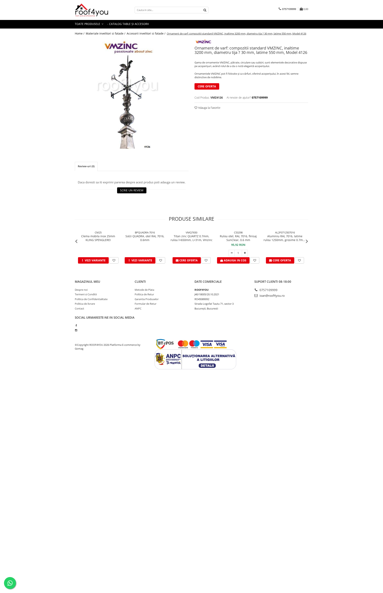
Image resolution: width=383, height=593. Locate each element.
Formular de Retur (145, 303)
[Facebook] (76, 325)
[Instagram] (76, 330)
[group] (132, 94)
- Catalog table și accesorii (128, 24)
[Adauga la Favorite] (113, 260)
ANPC (138, 308)
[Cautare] (204, 10)
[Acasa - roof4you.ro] (95, 10)
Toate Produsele (88, 24)
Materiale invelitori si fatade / (106, 33)
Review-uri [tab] (86, 166)
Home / (80, 33)
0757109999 (268, 290)
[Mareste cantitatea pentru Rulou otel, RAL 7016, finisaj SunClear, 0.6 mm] (245, 253)
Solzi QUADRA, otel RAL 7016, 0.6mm (144, 238)
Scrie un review (131, 190)
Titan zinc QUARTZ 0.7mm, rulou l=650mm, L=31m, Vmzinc (191, 238)
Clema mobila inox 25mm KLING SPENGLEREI (98, 238)
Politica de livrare (85, 303)
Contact (79, 308)
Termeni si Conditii (86, 294)
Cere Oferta (207, 86)
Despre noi (81, 290)
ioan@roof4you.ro (272, 295)
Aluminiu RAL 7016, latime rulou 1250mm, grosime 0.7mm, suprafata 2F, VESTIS (285, 238)
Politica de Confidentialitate (91, 299)
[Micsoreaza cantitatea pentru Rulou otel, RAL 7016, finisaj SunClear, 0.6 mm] (232, 253)
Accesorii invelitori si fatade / (146, 33)
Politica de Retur (144, 294)
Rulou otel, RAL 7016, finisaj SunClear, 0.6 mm (238, 238)
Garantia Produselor (147, 299)
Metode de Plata (144, 290)
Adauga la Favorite (208, 108)
